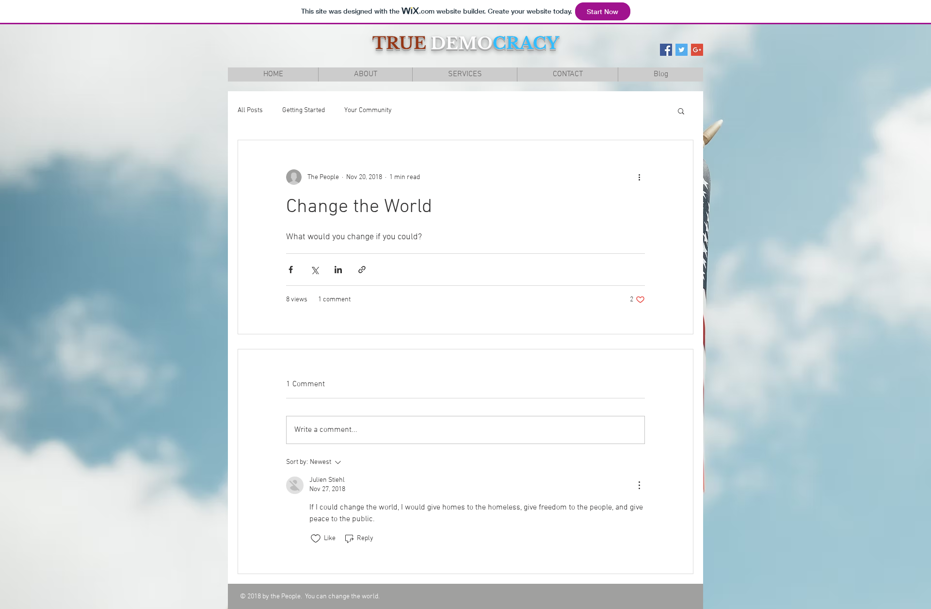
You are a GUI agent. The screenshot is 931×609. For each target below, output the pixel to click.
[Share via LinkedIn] (338, 269)
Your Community (368, 110)
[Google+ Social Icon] (697, 50)
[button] (681, 111)
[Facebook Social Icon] (666, 50)
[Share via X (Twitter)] (314, 269)
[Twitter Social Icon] (681, 50)
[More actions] (639, 177)
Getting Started (303, 110)
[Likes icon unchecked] (315, 538)
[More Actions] (639, 485)
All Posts (250, 110)
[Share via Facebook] (290, 269)
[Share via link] (362, 269)
